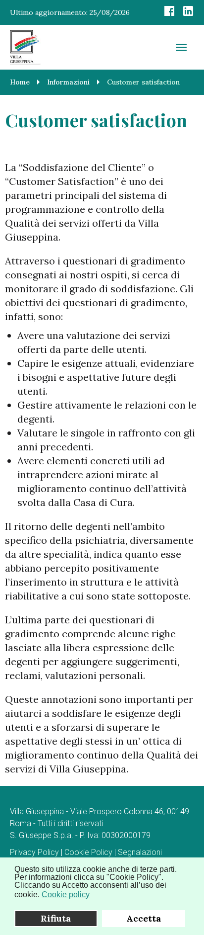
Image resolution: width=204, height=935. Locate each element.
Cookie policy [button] (66, 894)
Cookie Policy (88, 852)
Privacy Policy (34, 852)
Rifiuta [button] (56, 918)
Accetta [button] (143, 918)
